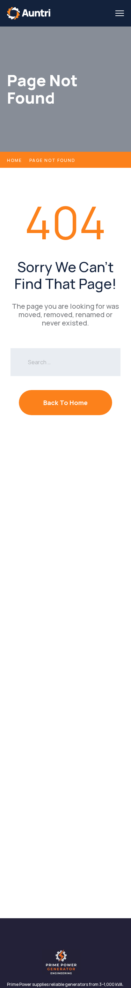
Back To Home (65, 402)
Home (14, 160)
